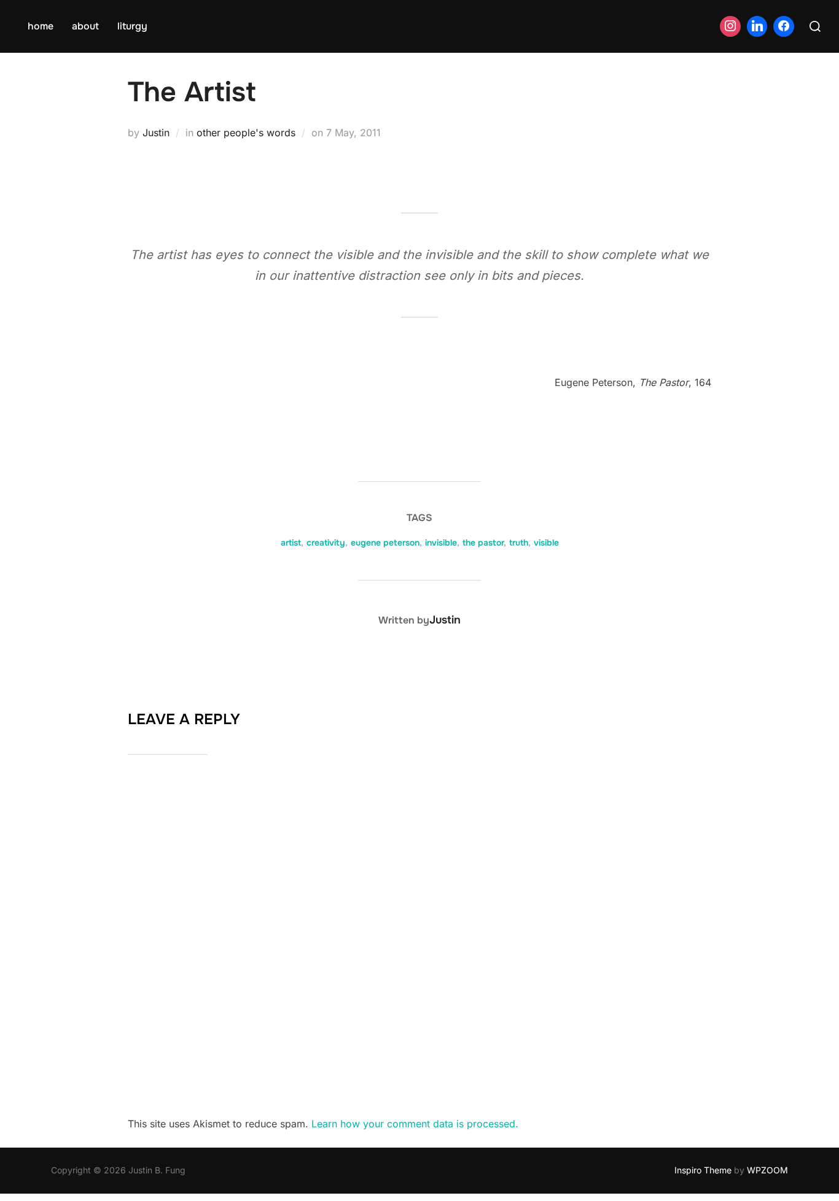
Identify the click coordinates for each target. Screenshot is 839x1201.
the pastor (483, 542)
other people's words (246, 132)
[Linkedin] (757, 26)
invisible (441, 542)
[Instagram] (730, 26)
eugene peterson (385, 542)
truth (518, 542)
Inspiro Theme (703, 1170)
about (85, 26)
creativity (325, 542)
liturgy (132, 26)
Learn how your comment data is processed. (414, 1124)
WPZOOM (767, 1170)
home (40, 26)
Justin (156, 132)
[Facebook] (783, 26)
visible (546, 542)
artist (291, 542)
